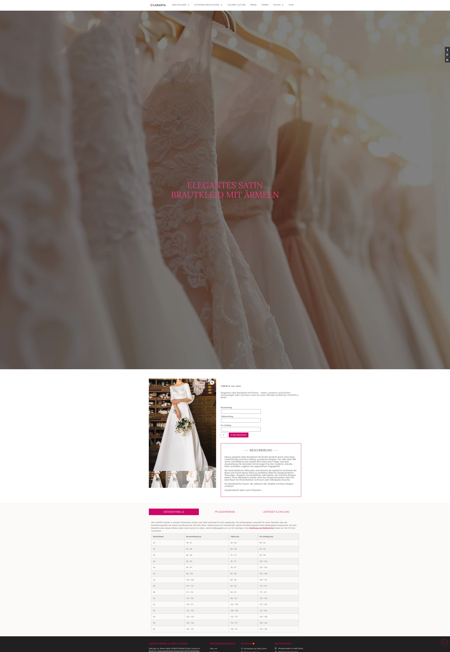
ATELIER (276, 5)
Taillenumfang (227, 416)
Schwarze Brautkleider (206, 5)
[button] (212, 382)
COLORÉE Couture (236, 5)
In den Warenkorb (238, 435)
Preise (253, 5)
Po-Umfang (226, 425)
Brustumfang (226, 407)
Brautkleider (179, 5)
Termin (264, 5)
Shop (291, 5)
